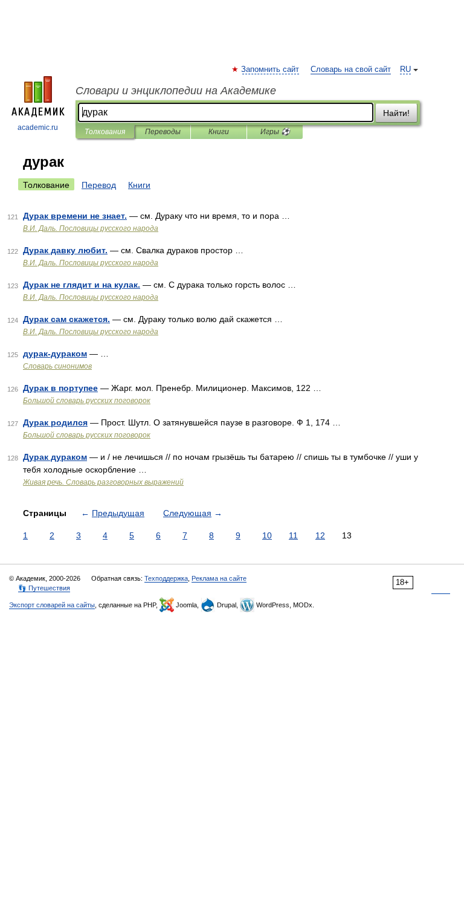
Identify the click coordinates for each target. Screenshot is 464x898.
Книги (218, 132)
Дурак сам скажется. (66, 319)
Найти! (396, 113)
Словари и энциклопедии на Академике (176, 91)
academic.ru (38, 127)
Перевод (99, 185)
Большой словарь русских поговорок (86, 400)
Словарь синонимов (57, 366)
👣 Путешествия (44, 588)
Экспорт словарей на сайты (52, 605)
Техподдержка (166, 578)
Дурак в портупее (60, 388)
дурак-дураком (55, 353)
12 (320, 535)
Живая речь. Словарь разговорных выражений (103, 482)
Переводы (163, 132)
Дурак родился (55, 422)
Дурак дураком (55, 457)
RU (405, 69)
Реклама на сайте (219, 578)
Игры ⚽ (275, 132)
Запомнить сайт (270, 69)
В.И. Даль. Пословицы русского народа (90, 228)
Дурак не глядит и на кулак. (81, 284)
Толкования (105, 132)
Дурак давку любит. (65, 250)
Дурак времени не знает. (75, 216)
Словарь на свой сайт (351, 69)
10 (267, 535)
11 (293, 535)
